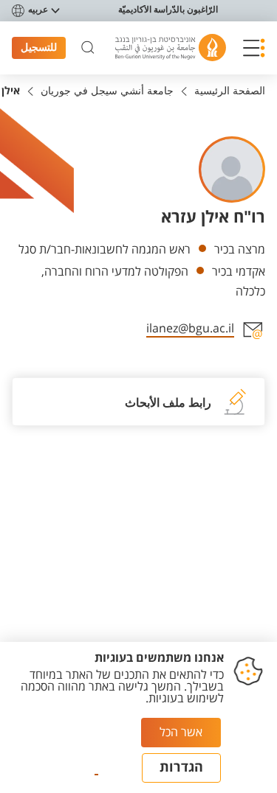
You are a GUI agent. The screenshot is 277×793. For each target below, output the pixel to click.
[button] (254, 48)
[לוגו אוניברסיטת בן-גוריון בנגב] (170, 47)
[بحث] (88, 48)
